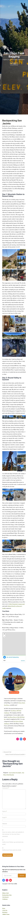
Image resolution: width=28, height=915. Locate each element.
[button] (9, 259)
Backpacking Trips (7, 895)
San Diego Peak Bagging (14, 54)
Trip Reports (5, 897)
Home (3, 908)
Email (4, 817)
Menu (15, 64)
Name (4, 811)
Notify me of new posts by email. (11, 850)
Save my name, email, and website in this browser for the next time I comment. (13, 834)
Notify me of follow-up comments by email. (12, 843)
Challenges (5, 899)
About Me (4, 910)
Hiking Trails (5, 893)
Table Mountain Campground (17, 604)
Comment (5, 788)
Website (4, 823)
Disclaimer (4, 912)
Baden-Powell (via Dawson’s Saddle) (15, 755)
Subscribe (22, 875)
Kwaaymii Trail (7, 752)
